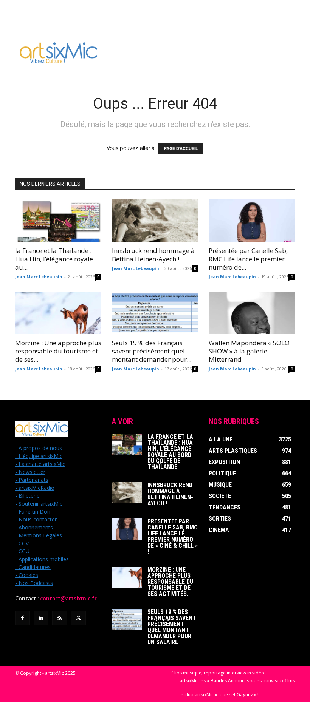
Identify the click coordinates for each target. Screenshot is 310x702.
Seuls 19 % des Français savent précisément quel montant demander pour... (151, 351)
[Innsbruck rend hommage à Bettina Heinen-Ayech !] (155, 220)
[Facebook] (22, 618)
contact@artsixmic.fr (68, 598)
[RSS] (59, 618)
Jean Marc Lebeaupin (38, 276)
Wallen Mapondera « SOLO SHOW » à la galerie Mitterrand (249, 351)
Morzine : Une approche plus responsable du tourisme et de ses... (58, 351)
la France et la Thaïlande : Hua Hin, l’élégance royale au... (54, 259)
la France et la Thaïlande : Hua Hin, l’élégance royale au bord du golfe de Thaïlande (170, 452)
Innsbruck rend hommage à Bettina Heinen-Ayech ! (153, 254)
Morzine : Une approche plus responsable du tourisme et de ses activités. (170, 581)
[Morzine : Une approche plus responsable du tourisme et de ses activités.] (58, 313)
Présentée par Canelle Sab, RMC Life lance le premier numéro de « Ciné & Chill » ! (172, 536)
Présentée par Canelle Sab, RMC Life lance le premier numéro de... (248, 259)
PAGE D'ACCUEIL (181, 148)
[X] (78, 618)
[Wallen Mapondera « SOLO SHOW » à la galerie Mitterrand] (252, 313)
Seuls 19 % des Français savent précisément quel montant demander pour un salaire (171, 627)
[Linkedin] (41, 618)
